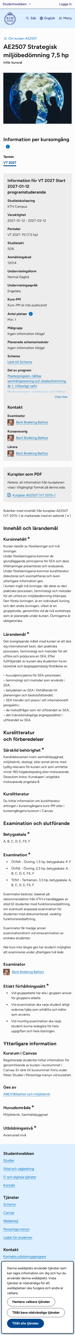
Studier (8, 1160)
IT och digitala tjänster (19, 1177)
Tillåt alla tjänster (25, 1323)
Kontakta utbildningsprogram (24, 1257)
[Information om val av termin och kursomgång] (8, 147)
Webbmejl (10, 1221)
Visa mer (61, 397)
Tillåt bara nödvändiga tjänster (36, 1312)
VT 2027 (9, 163)
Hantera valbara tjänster (31, 1302)
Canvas (8, 1213)
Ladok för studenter (17, 1237)
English (49, 18)
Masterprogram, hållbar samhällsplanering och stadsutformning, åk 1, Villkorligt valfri (37, 381)
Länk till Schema (20, 362)
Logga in (65, 4)
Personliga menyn (16, 1229)
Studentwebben (14, 4)
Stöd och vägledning (18, 1169)
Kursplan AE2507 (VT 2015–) (33, 495)
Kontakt (9, 1185)
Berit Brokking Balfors (32, 422)
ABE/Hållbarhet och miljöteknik (26, 1094)
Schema (9, 1204)
